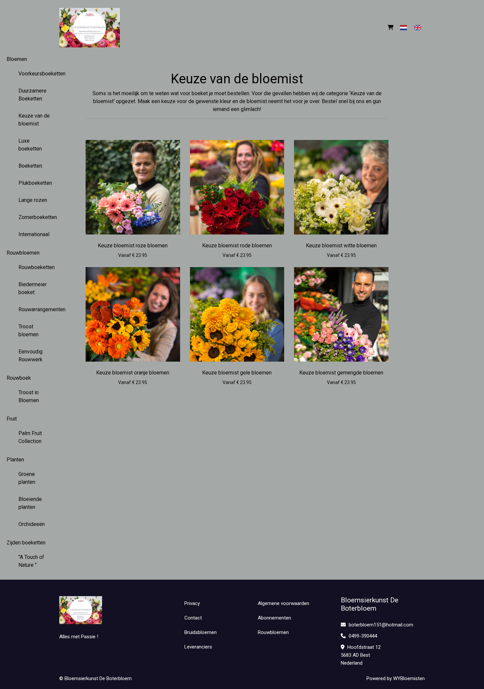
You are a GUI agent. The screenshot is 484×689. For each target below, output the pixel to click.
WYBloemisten (409, 678)
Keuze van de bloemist (34, 120)
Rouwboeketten (36, 267)
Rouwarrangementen (38, 309)
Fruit (12, 419)
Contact (193, 618)
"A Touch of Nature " (31, 561)
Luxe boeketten (30, 145)
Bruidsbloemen (200, 632)
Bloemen (17, 59)
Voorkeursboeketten (38, 73)
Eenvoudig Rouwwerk (30, 355)
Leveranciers (198, 647)
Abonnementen (274, 618)
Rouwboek (19, 378)
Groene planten (26, 478)
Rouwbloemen (23, 253)
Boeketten (30, 166)
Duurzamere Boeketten (32, 95)
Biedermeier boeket (32, 288)
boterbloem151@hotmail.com (381, 625)
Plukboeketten (35, 183)
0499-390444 (362, 636)
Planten (15, 459)
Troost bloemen (28, 330)
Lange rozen (32, 200)
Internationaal (33, 234)
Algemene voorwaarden (283, 603)
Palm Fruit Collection (30, 437)
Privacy (192, 603)
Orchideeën (31, 524)
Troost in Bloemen (28, 396)
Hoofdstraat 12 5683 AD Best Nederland (361, 655)
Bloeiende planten (30, 503)
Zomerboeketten (37, 217)
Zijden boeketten (26, 542)
